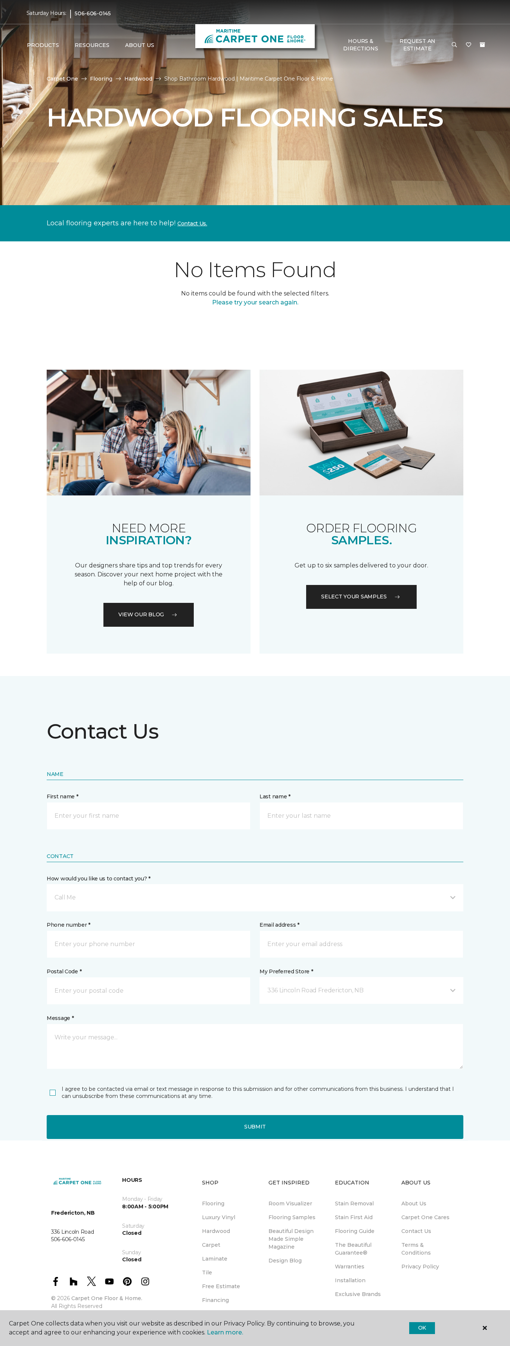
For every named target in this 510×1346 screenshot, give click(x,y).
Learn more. (225, 1332)
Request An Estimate (417, 45)
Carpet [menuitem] (211, 1245)
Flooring (101, 78)
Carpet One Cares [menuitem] (425, 1217)
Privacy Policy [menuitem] (420, 1266)
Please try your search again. (255, 302)
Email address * (279, 924)
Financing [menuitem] (215, 1300)
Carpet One (62, 78)
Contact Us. (192, 223)
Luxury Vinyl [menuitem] (218, 1217)
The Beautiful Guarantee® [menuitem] (353, 1249)
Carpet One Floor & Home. (106, 1298)
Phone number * (68, 924)
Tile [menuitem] (207, 1272)
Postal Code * (64, 971)
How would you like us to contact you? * (98, 878)
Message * (60, 1018)
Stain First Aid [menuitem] (354, 1217)
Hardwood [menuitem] (216, 1231)
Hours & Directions (360, 45)
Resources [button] (92, 45)
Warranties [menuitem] (349, 1266)
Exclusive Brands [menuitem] (358, 1294)
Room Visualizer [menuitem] (290, 1203)
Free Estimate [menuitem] (221, 1286)
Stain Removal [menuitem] (354, 1203)
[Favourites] (468, 45)
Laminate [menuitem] (214, 1258)
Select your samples (354, 596)
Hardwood (138, 78)
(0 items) (482, 44)
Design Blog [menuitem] (285, 1260)
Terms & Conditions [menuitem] (416, 1249)
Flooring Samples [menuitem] (291, 1217)
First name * (62, 796)
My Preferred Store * (286, 971)
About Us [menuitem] (413, 1203)
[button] (454, 45)
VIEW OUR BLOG (141, 614)
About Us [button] (139, 45)
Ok (422, 1327)
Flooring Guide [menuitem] (354, 1231)
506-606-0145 (93, 13)
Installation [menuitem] (350, 1280)
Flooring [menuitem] (213, 1203)
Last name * (274, 796)
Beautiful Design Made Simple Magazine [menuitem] (291, 1239)
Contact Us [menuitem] (416, 1231)
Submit (255, 1126)
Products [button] (43, 45)
